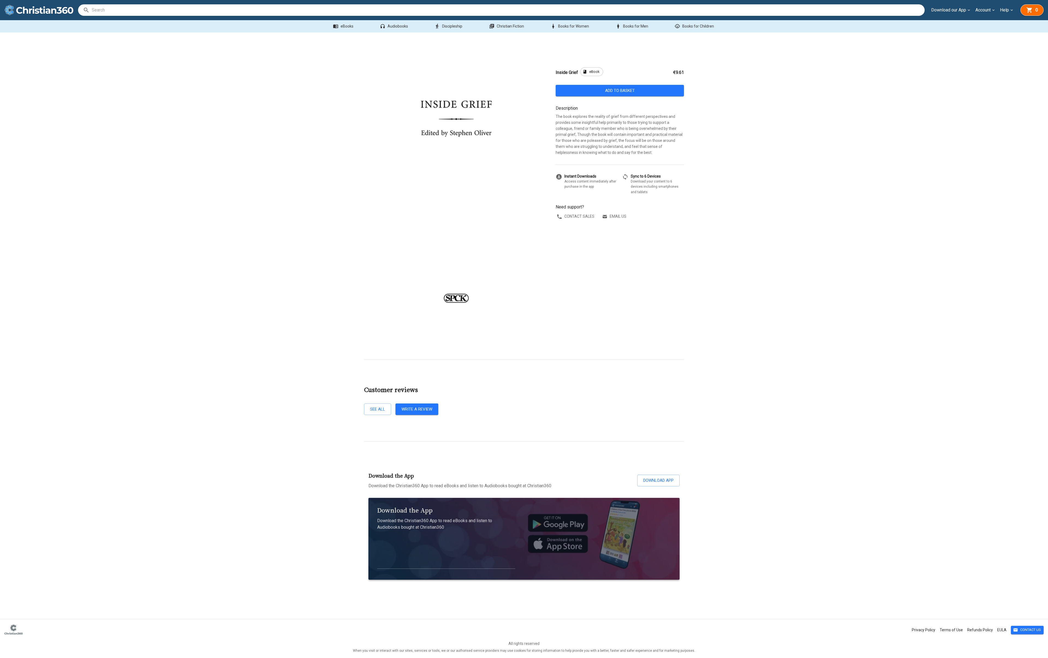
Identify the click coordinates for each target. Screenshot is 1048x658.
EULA (1002, 630)
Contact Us (1027, 629)
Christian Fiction (506, 26)
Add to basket (620, 90)
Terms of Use (951, 630)
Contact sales (579, 216)
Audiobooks (394, 26)
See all (377, 409)
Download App (658, 480)
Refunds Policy (980, 630)
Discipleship (448, 26)
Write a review (416, 409)
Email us (618, 216)
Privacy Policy (923, 630)
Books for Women (569, 26)
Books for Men (631, 26)
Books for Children (694, 26)
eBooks (343, 26)
